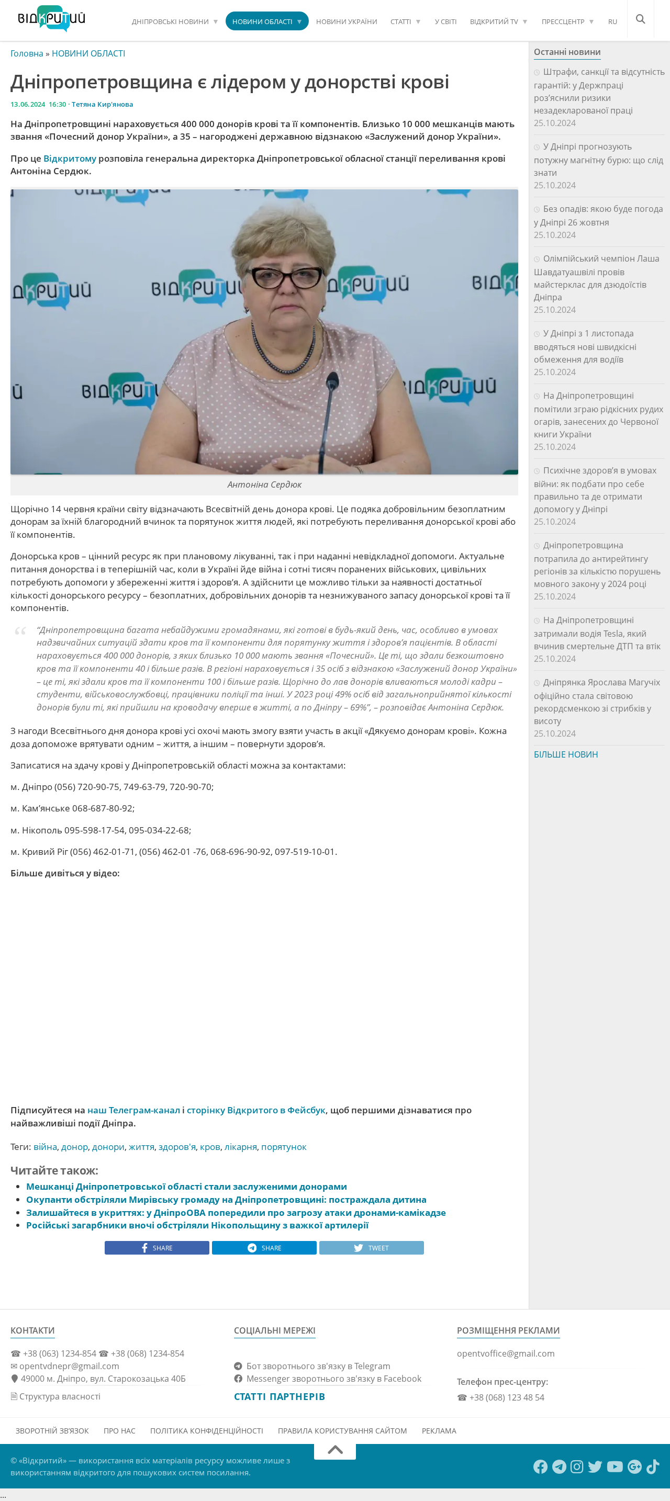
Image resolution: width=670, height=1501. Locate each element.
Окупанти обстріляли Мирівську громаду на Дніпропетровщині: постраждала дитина (226, 1199)
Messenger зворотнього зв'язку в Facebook (331, 1378)
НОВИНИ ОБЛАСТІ (262, 21)
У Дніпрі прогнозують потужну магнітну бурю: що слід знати (598, 159)
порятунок (284, 1147)
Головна (26, 53)
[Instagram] (577, 1467)
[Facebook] (540, 1467)
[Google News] (635, 1467)
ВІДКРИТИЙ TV (494, 21)
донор (74, 1147)
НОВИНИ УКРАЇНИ (346, 21)
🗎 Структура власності (55, 1396)
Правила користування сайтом (342, 1431)
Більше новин (566, 754)
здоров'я (177, 1147)
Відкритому (69, 158)
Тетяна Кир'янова (102, 104)
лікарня (241, 1147)
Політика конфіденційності (206, 1431)
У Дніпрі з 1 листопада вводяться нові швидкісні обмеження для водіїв (585, 346)
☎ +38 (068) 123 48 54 (500, 1397)
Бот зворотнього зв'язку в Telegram (316, 1366)
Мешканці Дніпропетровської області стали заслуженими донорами (186, 1186)
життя (141, 1147)
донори (108, 1147)
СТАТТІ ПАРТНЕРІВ (280, 1396)
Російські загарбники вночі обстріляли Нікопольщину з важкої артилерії (197, 1225)
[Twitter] (595, 1467)
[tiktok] (653, 1467)
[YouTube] (615, 1467)
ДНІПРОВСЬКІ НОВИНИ (170, 21)
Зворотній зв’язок (52, 1431)
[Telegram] (559, 1467)
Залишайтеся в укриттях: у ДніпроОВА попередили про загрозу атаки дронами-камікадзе (236, 1212)
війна (45, 1147)
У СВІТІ (446, 21)
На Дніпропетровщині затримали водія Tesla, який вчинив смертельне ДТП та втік (597, 633)
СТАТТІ (400, 21)
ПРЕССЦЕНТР (563, 21)
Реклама (439, 1431)
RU (612, 21)
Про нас (120, 1431)
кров (210, 1147)
